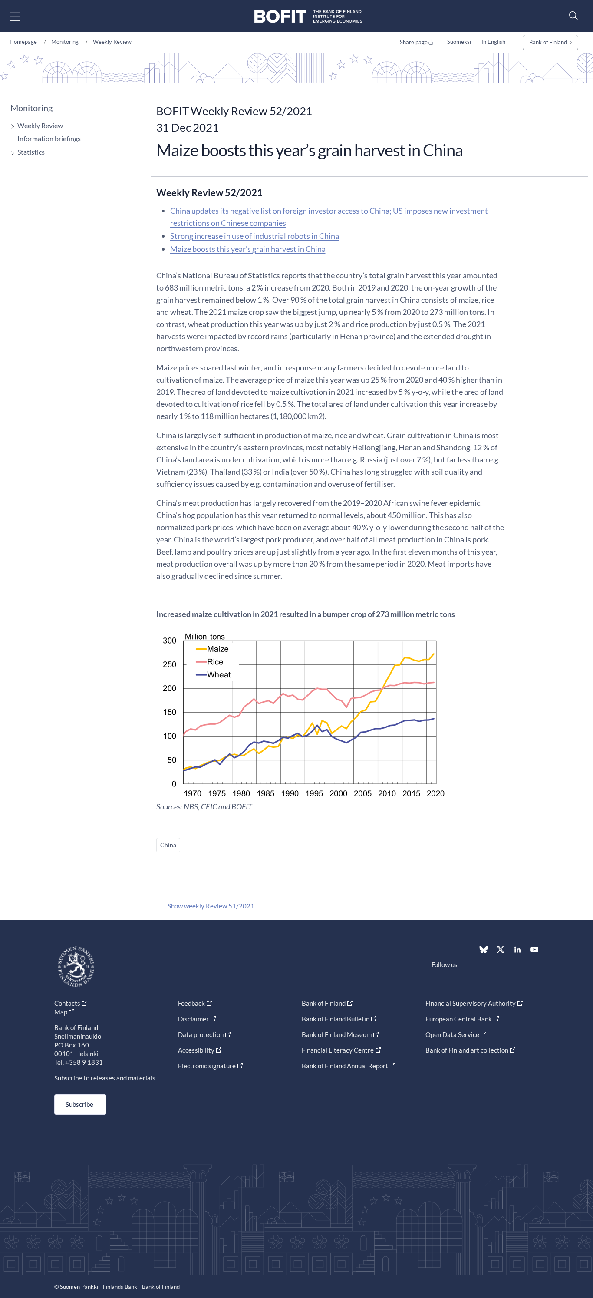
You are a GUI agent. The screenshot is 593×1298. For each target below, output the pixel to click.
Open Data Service (452, 1034)
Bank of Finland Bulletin (335, 1019)
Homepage (23, 41)
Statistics (31, 152)
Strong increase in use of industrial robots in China (254, 236)
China (168, 845)
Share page (414, 42)
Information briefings (49, 138)
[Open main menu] (22, 16)
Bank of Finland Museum (337, 1034)
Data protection (201, 1034)
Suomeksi (459, 41)
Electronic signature (207, 1066)
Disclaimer (193, 1019)
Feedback (191, 1003)
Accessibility (196, 1050)
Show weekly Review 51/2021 (211, 906)
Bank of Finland (548, 42)
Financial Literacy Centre (338, 1050)
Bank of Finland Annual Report (345, 1066)
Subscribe (79, 1104)
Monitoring (65, 41)
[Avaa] (10, 127)
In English (493, 41)
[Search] (571, 15)
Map (60, 1012)
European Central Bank (458, 1019)
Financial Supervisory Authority (470, 1003)
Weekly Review (112, 41)
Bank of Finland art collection (466, 1050)
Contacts (67, 1003)
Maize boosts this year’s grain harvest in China (248, 249)
